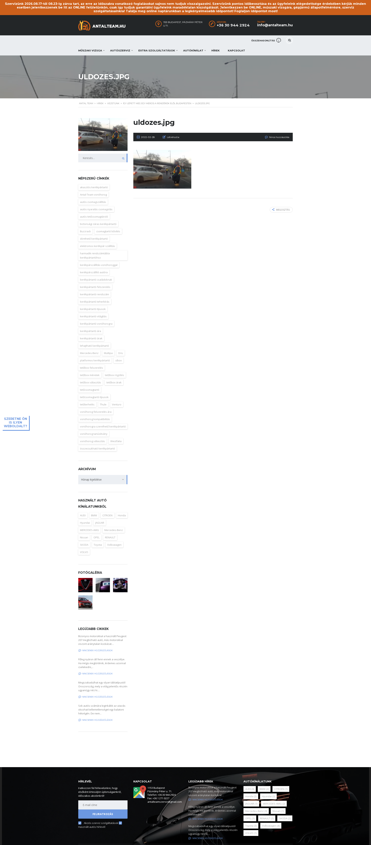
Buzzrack (85, 231)
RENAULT (110, 537)
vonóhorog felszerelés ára (95, 412)
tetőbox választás (90, 382)
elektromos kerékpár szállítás (97, 246)
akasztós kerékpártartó (94, 187)
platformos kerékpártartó (95, 360)
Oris (120, 353)
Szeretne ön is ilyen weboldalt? (15, 422)
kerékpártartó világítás (93, 316)
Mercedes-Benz (89, 353)
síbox (118, 360)
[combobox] (103, 479)
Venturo (116, 404)
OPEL (97, 537)
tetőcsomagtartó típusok (94, 397)
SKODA (84, 544)
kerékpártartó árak (91, 338)
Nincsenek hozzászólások (97, 650)
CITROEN (107, 515)
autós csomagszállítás (93, 202)
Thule (103, 404)
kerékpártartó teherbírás (94, 301)
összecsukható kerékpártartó (97, 448)
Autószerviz (120, 50)
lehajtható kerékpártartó (94, 345)
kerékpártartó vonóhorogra (96, 323)
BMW (94, 515)
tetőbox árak (114, 382)
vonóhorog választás (92, 441)
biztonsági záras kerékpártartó (98, 224)
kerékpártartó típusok (93, 309)
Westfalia (116, 441)
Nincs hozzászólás (279, 137)
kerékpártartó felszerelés (95, 287)
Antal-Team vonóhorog (93, 194)
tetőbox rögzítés (114, 375)
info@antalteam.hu (275, 25)
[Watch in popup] (85, 585)
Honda (122, 515)
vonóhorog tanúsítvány (93, 434)
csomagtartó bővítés (108, 231)
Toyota (98, 544)
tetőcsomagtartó (89, 389)
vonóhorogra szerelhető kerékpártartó (103, 426)
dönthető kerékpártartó (94, 238)
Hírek (215, 50)
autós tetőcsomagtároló (94, 216)
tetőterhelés (87, 404)
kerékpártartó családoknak (96, 279)
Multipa (108, 353)
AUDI (83, 515)
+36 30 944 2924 (233, 25)
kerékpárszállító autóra (94, 272)
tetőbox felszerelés (91, 367)
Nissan (84, 537)
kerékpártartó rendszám (94, 294)
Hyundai (85, 522)
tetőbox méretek (90, 375)
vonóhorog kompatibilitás (95, 419)
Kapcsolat (236, 50)
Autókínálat (193, 50)
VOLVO (84, 552)
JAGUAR (99, 522)
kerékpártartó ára (90, 331)
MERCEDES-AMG (89, 530)
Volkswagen (114, 544)
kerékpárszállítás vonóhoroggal (98, 265)
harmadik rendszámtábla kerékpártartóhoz (95, 255)
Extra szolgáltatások (156, 50)
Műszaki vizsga (90, 50)
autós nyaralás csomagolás (96, 209)
